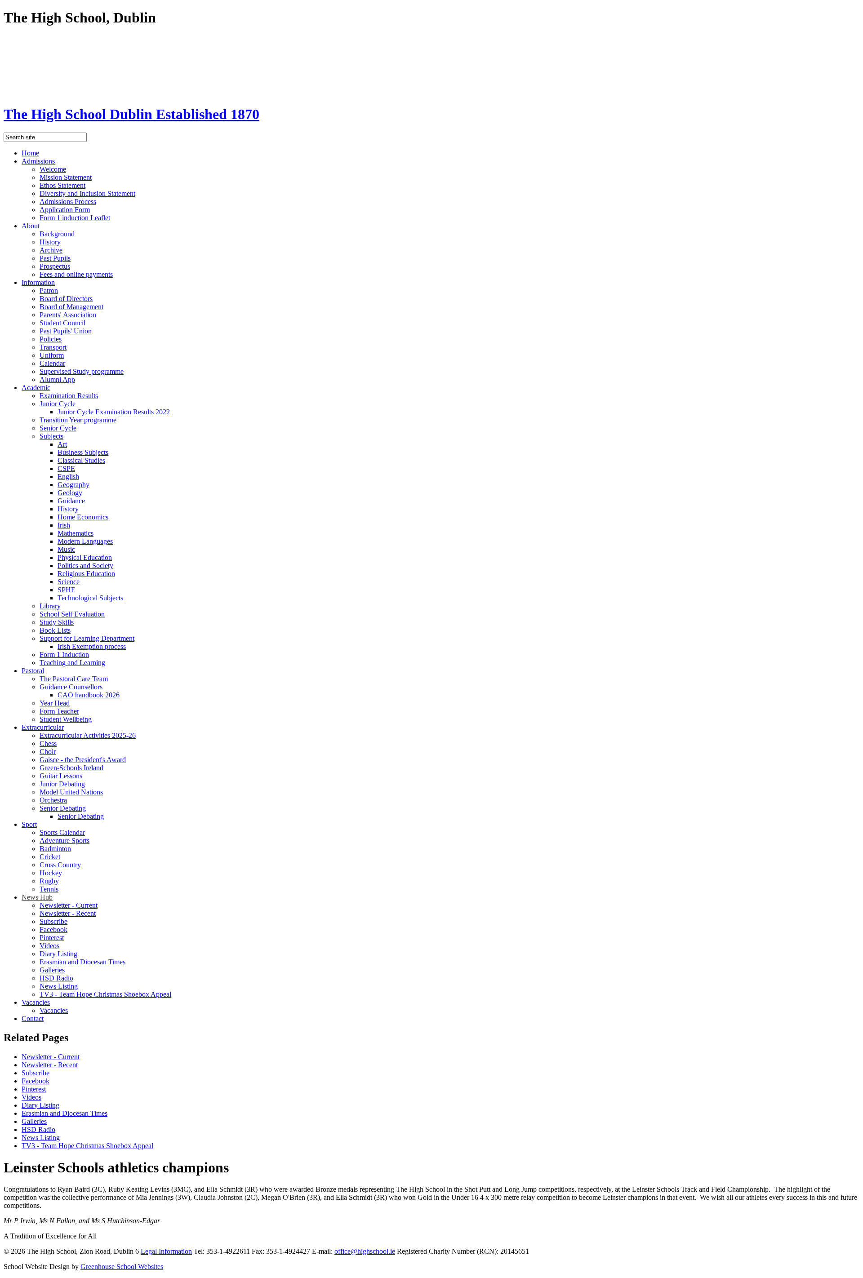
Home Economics (83, 517)
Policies (51, 339)
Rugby (49, 881)
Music (66, 549)
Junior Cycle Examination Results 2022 (114, 412)
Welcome (53, 169)
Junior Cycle (58, 404)
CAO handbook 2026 (89, 695)
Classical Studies (81, 460)
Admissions (38, 161)
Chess (48, 743)
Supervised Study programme (82, 371)
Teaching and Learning (72, 662)
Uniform (52, 355)
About (31, 226)
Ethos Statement (62, 185)
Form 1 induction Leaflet (75, 218)
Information (38, 282)
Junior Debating (62, 784)
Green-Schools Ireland (71, 768)
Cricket (50, 857)
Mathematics (75, 533)
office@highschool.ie (364, 1251)
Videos (49, 946)
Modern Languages (85, 541)
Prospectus (55, 266)
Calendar (52, 363)
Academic (36, 387)
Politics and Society (85, 565)
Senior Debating (63, 808)
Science (69, 582)
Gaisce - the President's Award (83, 759)
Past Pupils (55, 258)
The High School (131, 114)
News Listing (59, 986)
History (50, 242)
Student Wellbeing (66, 719)
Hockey (51, 873)
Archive (51, 250)
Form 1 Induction (64, 654)
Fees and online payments (76, 274)
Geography (73, 484)
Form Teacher (59, 711)
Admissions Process (68, 201)
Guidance (71, 501)
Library (50, 606)
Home (30, 153)
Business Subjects (83, 452)
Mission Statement (66, 177)
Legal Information (166, 1251)
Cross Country (60, 865)
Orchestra (53, 800)
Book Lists (55, 630)
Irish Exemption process (92, 646)
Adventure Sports (64, 840)
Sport (29, 824)
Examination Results (69, 395)
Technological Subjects (90, 598)
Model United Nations (71, 792)
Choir (48, 751)
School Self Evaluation (72, 614)
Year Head (55, 703)
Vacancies (36, 1002)
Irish (64, 525)
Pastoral (33, 670)
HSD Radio (56, 978)
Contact (33, 1018)
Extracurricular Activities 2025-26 (88, 735)
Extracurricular (43, 727)
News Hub (37, 897)
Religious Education (86, 573)
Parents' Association (68, 315)
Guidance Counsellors (71, 687)
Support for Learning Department (87, 638)
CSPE (66, 468)
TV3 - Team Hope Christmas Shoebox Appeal (105, 994)
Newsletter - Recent (68, 913)
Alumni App (57, 379)
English (68, 476)
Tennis (49, 889)
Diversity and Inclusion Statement (87, 193)
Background (57, 234)
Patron (49, 290)
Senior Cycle (58, 428)
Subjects (51, 436)
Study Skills (57, 622)
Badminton (55, 848)
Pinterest (52, 937)
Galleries (52, 970)
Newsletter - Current (69, 905)
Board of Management (71, 307)
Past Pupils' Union (66, 331)
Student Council (62, 323)
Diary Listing (58, 954)
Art (62, 444)
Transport (53, 347)
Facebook (53, 929)
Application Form (65, 209)
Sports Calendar (62, 832)
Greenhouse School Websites (121, 1266)
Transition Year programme (78, 420)
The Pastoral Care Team (74, 679)
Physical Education (85, 557)
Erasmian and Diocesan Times (82, 962)
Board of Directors (66, 298)
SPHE (67, 590)
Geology (70, 493)
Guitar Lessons (61, 776)
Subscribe (53, 921)
